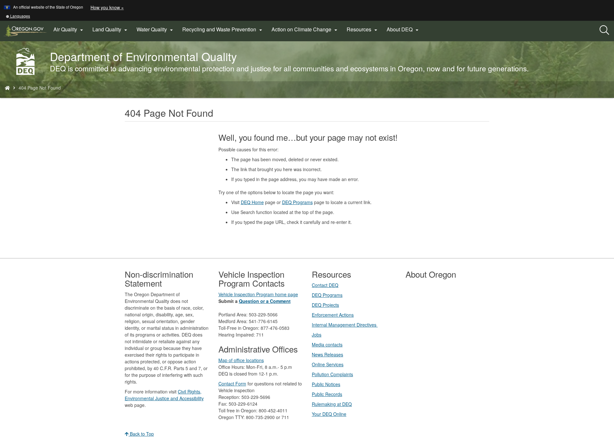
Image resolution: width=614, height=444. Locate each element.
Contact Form (232, 383)
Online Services (327, 364)
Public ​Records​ (327, 394)
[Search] (604, 30)
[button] (18, 16)
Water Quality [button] (156, 29)
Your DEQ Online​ (329, 414)
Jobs (316, 334)
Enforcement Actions (333, 315)
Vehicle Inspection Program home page (258, 294)
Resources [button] (363, 29)
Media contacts (327, 344)
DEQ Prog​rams (327, 295)
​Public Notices (326, 384)
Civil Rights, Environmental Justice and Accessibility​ (164, 394)
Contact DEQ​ (325, 285)
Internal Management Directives (345, 324)
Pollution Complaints (332, 374)
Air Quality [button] (69, 29)
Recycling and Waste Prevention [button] (223, 29)
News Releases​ (327, 354)
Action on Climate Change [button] (305, 29)
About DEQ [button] (403, 29)
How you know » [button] (107, 7)
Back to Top (141, 434)
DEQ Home (252, 202)
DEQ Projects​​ (325, 305)
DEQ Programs (297, 202)
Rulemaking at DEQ (332, 404)
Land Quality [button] (110, 29)
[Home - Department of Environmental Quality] (7, 87)
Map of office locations (241, 360)
